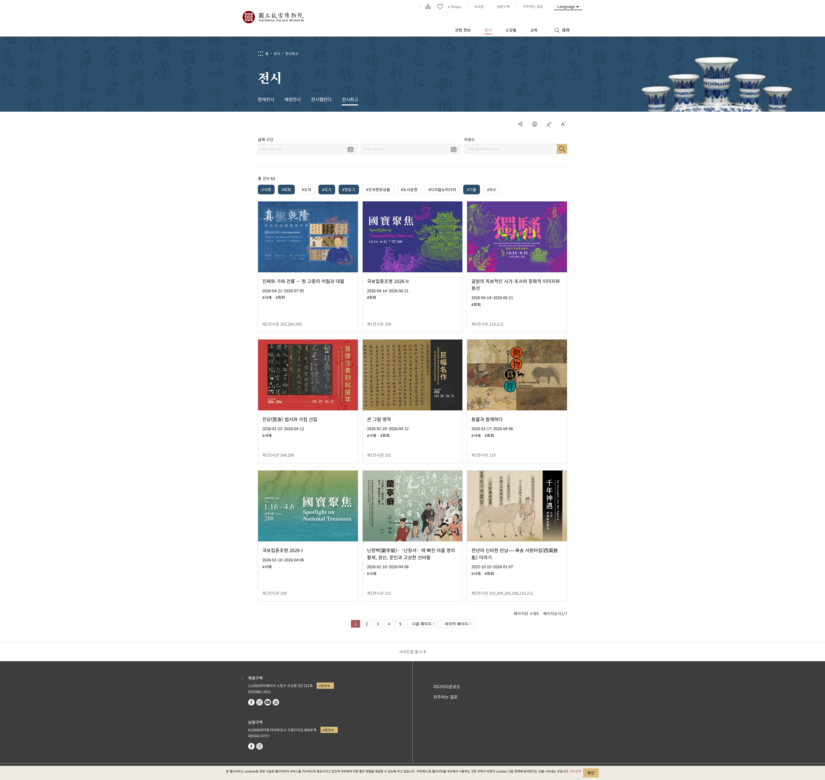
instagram (259, 702)
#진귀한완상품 (378, 189)
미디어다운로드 (446, 687)
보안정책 (575, 771)
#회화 (286, 189)
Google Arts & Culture (276, 702)
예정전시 (292, 99)
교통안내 (324, 685)
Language (566, 6)
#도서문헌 (409, 189)
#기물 (471, 189)
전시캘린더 (321, 99)
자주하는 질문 (445, 697)
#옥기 (327, 189)
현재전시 (266, 99)
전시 (277, 53)
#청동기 (348, 189)
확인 (591, 772)
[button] (534, 124)
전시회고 (291, 53)
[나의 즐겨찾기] (440, 6)
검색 (562, 149)
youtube (267, 702)
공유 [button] (520, 124)
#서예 (266, 189)
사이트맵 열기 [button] (410, 651)
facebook (251, 702)
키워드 (469, 139)
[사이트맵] (428, 6)
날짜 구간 (265, 139)
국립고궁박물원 (273, 17)
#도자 (306, 189)
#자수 (492, 189)
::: (420, 6)
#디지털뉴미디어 (442, 189)
